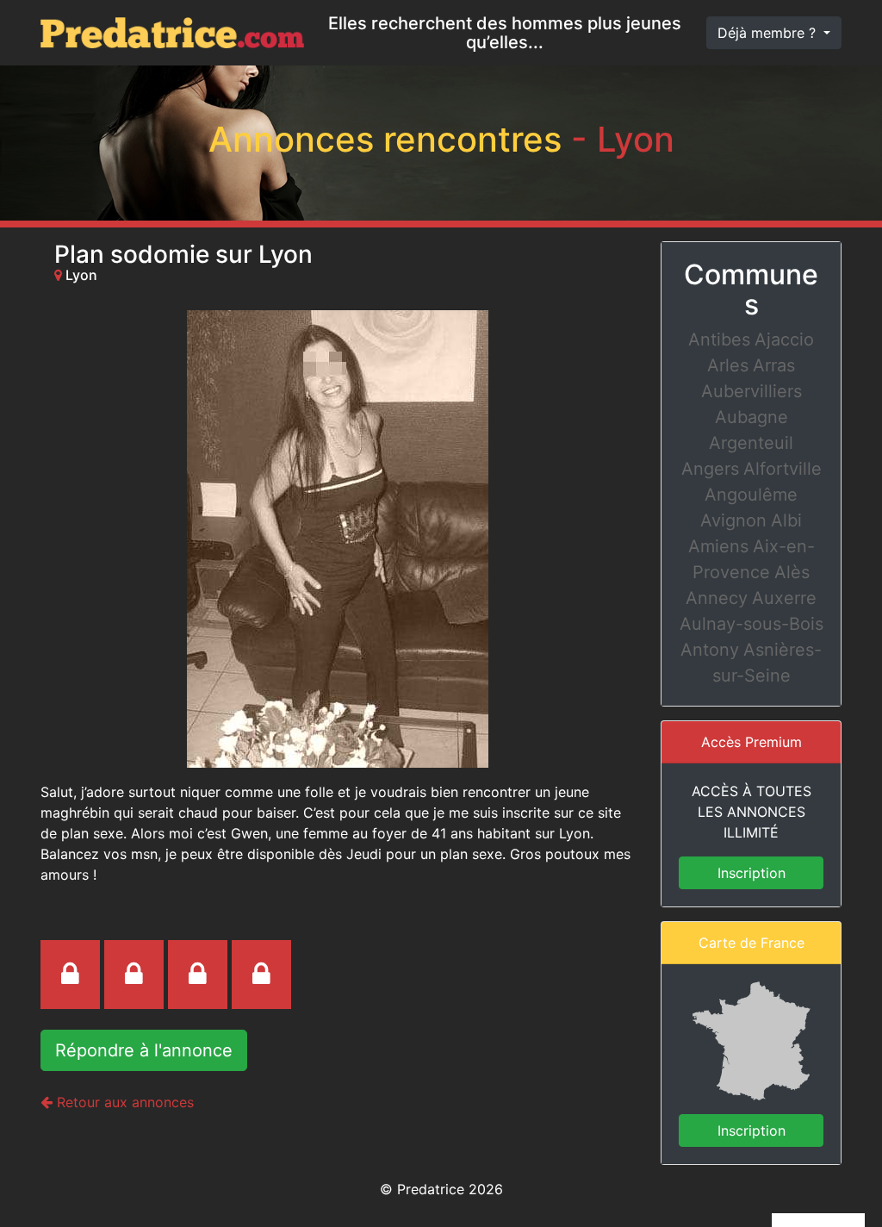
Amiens (718, 546)
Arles (727, 365)
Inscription (751, 872)
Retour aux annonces (123, 1102)
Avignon (733, 520)
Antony (709, 649)
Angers (710, 468)
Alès (792, 572)
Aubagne (751, 417)
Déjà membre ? (768, 32)
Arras (774, 365)
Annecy (717, 598)
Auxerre (784, 598)
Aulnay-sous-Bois (751, 624)
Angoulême (751, 494)
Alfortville (782, 468)
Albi (786, 520)
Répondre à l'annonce (144, 1050)
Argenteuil (751, 443)
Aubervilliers (751, 391)
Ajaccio (784, 339)
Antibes (719, 339)
